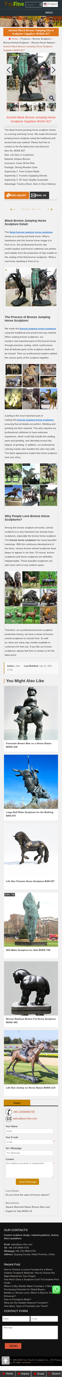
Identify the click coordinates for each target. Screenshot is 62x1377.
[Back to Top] (6, 1361)
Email (40, 1373)
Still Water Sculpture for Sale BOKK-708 (28, 950)
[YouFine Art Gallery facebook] (3, 1259)
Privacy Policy (46, 1362)
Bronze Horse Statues (43, 42)
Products (25, 38)
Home (9, 1373)
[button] (49, 12)
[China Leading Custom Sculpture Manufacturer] (14, 4)
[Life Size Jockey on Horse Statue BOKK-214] (31, 1057)
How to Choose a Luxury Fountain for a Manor (28, 1269)
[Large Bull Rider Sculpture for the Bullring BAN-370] (31, 782)
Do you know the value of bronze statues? (28, 1194)
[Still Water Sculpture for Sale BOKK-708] (31, 920)
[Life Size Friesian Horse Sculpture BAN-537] (31, 851)
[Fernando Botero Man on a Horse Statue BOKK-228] (31, 713)
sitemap (35, 1362)
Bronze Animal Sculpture (16, 42)
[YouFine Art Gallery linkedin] (5, 1259)
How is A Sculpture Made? (17, 1299)
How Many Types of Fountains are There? (26, 1306)
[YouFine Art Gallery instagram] (4, 1259)
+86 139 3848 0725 (18, 1247)
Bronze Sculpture (42, 38)
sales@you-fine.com (25, 1118)
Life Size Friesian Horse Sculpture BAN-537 (30, 881)
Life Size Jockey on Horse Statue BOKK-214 (30, 1087)
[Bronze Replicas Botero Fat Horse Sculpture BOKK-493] (31, 988)
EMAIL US (40, 195)
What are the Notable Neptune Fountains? (26, 1302)
